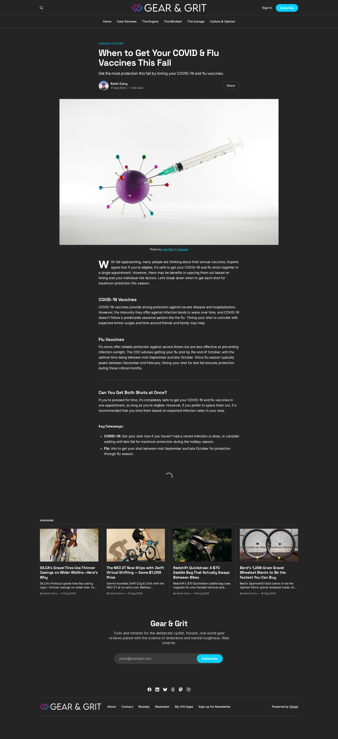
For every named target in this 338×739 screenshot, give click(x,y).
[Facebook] (149, 689)
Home (107, 21)
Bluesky (144, 706)
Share (231, 85)
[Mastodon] (181, 689)
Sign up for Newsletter (215, 706)
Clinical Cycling (111, 43)
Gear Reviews (127, 21)
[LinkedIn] (157, 689)
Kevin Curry (119, 84)
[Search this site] (41, 8)
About (111, 706)
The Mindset (173, 21)
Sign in (267, 8)
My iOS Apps (184, 706)
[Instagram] (189, 689)
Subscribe (287, 8)
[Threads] (173, 689)
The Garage (195, 21)
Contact (127, 706)
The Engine (150, 21)
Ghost (293, 706)
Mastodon (162, 706)
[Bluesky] (165, 689)
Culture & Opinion (222, 21)
